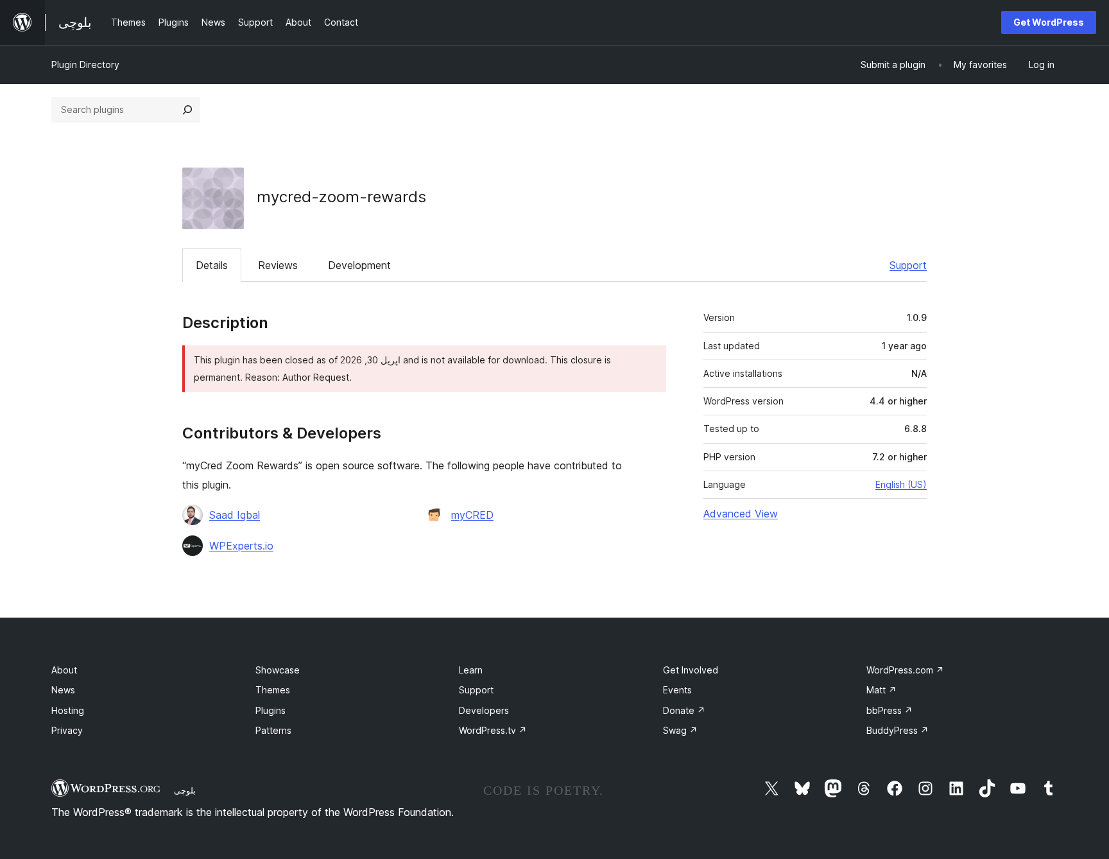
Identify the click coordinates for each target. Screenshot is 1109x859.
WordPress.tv (493, 730)
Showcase (277, 669)
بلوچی (185, 790)
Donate (684, 710)
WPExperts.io (241, 545)
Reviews (278, 265)
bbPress (889, 710)
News (63, 689)
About (64, 669)
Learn (471, 669)
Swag (680, 730)
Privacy (67, 730)
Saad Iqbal (234, 514)
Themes (272, 689)
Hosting (67, 710)
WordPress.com (905, 669)
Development (359, 265)
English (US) (901, 484)
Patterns (273, 730)
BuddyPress (897, 730)
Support (908, 265)
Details (212, 265)
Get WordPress (1048, 22)
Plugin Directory (85, 64)
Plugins (270, 710)
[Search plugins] (187, 110)
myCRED (472, 514)
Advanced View (740, 513)
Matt (881, 689)
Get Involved (690, 669)
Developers (484, 710)
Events (677, 689)
